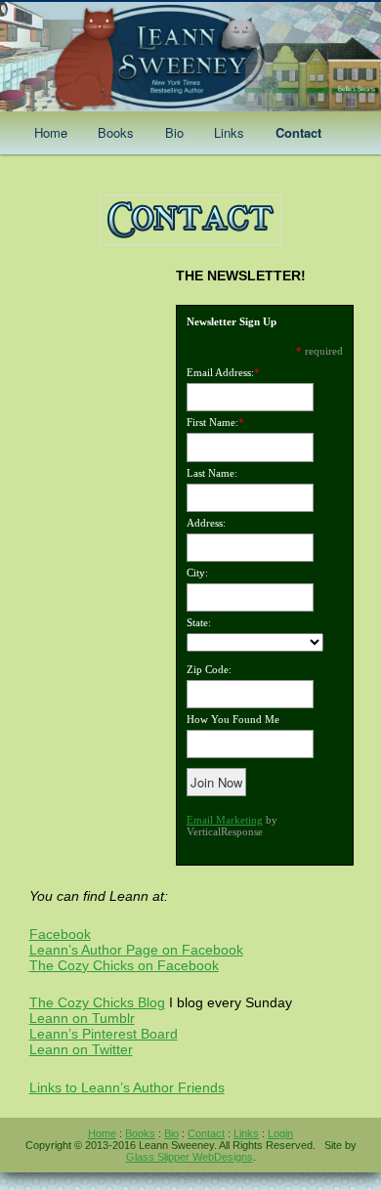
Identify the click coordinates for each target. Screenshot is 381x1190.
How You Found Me (233, 719)
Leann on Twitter (81, 1049)
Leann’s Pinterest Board (103, 1033)
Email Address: (220, 372)
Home (50, 132)
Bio (174, 132)
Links (229, 132)
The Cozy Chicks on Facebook (124, 965)
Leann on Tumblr (82, 1018)
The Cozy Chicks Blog (97, 1002)
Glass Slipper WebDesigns (189, 1157)
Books (116, 132)
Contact (298, 132)
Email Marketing (225, 820)
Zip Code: (209, 669)
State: (199, 622)
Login (280, 1133)
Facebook (60, 934)
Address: (206, 523)
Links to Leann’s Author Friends (127, 1087)
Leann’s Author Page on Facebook (136, 949)
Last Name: (212, 473)
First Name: (212, 422)
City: (197, 572)
